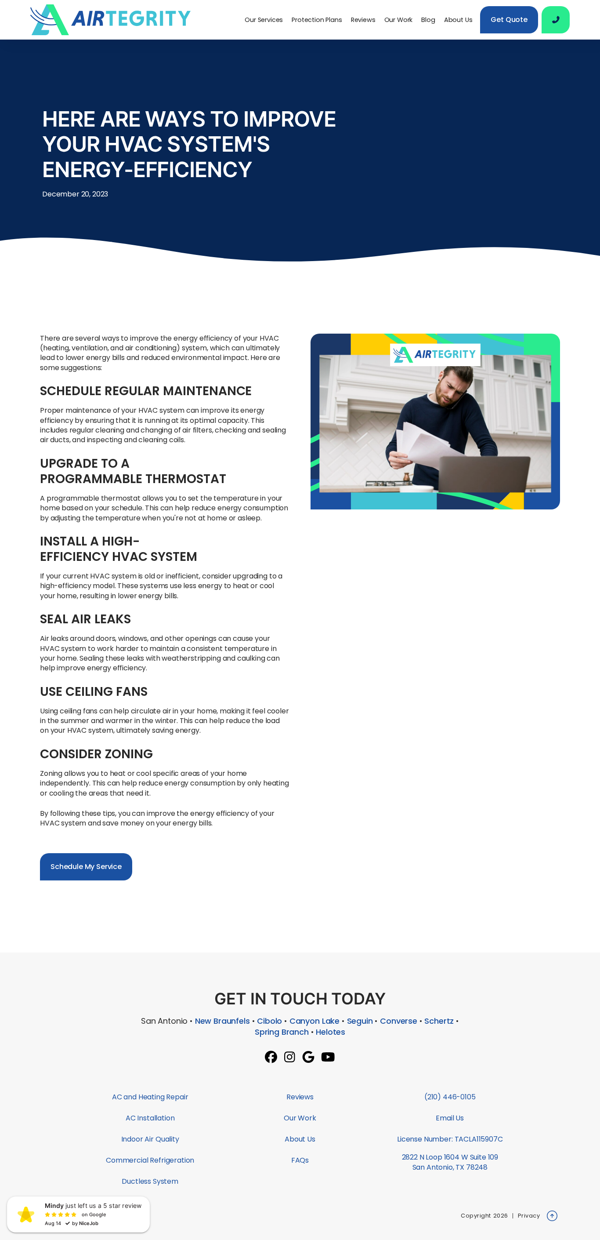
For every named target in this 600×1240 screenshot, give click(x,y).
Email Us (450, 1118)
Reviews (363, 19)
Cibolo (269, 1020)
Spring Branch (282, 1031)
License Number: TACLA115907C (450, 1139)
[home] (114, 19)
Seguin (360, 1020)
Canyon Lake (314, 1020)
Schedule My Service (86, 867)
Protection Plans (317, 19)
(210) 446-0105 (450, 1097)
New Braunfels (222, 1020)
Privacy (529, 1215)
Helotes (330, 1031)
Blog (428, 19)
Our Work (398, 19)
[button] (263, 19)
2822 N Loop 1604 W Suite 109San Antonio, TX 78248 (450, 1162)
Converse (398, 1020)
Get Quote (509, 20)
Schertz (439, 1020)
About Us (458, 19)
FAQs (300, 1160)
